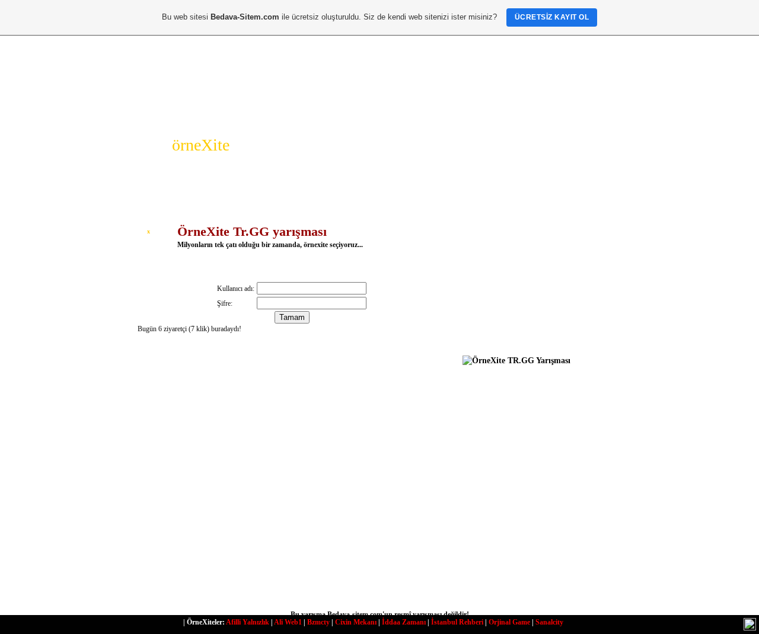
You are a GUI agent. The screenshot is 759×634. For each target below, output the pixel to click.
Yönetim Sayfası (506, 404)
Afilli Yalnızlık (247, 622)
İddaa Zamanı (404, 622)
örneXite (200, 145)
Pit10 (149, 483)
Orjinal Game (509, 622)
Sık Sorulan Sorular (521, 271)
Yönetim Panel (504, 385)
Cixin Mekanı (356, 622)
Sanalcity (549, 622)
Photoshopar (510, 338)
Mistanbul (321, 483)
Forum (256, 117)
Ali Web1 (288, 622)
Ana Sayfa (143, 117)
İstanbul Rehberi (457, 622)
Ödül (187, 117)
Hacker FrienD (513, 325)
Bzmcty (318, 622)
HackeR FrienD (409, 571)
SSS (220, 117)
